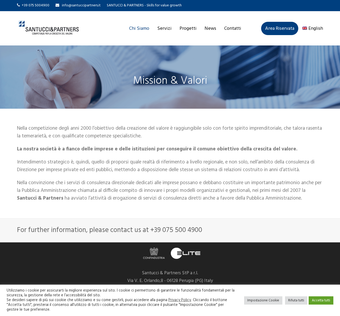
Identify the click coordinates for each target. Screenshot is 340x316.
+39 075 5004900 (35, 5)
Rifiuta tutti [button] (296, 300)
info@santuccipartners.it (81, 5)
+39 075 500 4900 (176, 230)
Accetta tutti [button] (321, 300)
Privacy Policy (179, 300)
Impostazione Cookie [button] (263, 300)
